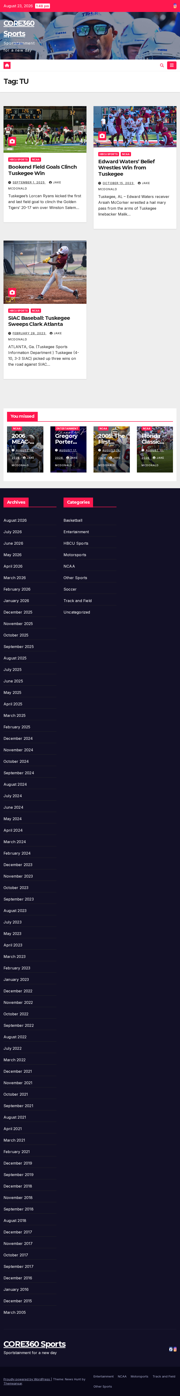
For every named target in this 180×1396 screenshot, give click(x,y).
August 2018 (15, 1220)
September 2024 (19, 773)
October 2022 (16, 1014)
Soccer (70, 589)
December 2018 (18, 1186)
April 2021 (13, 1128)
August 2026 (15, 520)
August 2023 (15, 910)
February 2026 (17, 589)
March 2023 (15, 956)
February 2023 (17, 968)
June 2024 (13, 807)
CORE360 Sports (34, 1344)
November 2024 (19, 750)
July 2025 (13, 669)
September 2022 (19, 1025)
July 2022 (13, 1048)
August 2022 (15, 1037)
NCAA (36, 159)
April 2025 (13, 704)
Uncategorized (77, 612)
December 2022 (18, 991)
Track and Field (78, 600)
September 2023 (19, 899)
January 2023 (16, 979)
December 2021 (18, 1071)
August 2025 (15, 658)
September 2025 (19, 646)
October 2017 (16, 1255)
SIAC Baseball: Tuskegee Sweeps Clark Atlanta (39, 321)
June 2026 (13, 543)
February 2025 (17, 727)
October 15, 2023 (119, 183)
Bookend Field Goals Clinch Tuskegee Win (42, 170)
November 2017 (18, 1243)
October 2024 (16, 761)
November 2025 (18, 623)
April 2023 (13, 945)
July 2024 (13, 795)
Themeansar (13, 1383)
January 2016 (16, 1289)
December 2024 (18, 738)
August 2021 (15, 1117)
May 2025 (13, 692)
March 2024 (15, 841)
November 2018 (18, 1197)
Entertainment (67, 428)
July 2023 (13, 922)
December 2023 (18, 864)
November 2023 (18, 876)
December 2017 (18, 1232)
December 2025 (18, 612)
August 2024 (15, 784)
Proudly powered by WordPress (27, 1379)
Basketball (73, 520)
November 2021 (18, 1082)
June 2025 (13, 681)
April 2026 (13, 566)
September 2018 (19, 1209)
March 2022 (15, 1059)
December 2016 (18, 1278)
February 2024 (17, 853)
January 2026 (16, 600)
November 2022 (18, 1002)
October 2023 (16, 887)
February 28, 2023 (29, 333)
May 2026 (13, 554)
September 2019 (19, 1174)
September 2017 (19, 1266)
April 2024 (13, 830)
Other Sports (75, 577)
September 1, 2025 (29, 182)
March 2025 (15, 715)
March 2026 (15, 577)
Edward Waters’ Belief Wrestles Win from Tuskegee (126, 167)
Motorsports (75, 554)
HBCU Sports (19, 159)
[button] (162, 65)
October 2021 (16, 1094)
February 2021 (17, 1151)
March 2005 (15, 1312)
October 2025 (16, 635)
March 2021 (14, 1140)
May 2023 (13, 933)
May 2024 (13, 818)
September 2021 (18, 1105)
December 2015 (18, 1301)
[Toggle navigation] (171, 65)
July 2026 (13, 531)
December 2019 (18, 1163)
